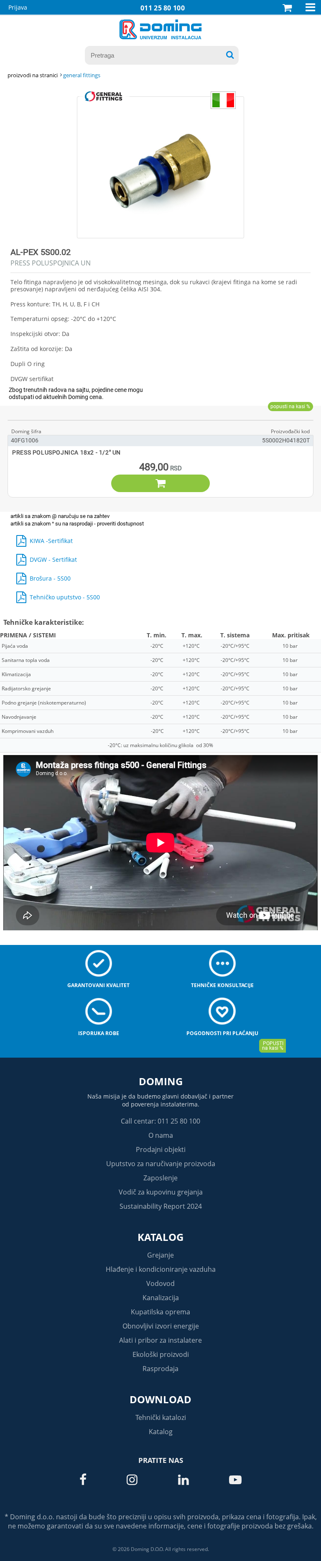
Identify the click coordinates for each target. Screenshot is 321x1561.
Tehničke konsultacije (222, 985)
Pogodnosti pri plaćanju (222, 1033)
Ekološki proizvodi (160, 1354)
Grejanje (160, 1255)
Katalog (160, 1237)
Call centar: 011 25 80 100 (160, 1121)
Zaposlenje (160, 1177)
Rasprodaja (160, 1368)
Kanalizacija (161, 1297)
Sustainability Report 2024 (161, 1206)
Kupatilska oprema (160, 1311)
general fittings (81, 75)
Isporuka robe (98, 1033)
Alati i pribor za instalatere (160, 1340)
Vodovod (160, 1283)
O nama (160, 1135)
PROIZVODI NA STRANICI (33, 75)
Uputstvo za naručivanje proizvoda (160, 1163)
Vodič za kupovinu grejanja (161, 1192)
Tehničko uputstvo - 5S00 (65, 597)
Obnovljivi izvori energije (160, 1326)
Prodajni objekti (161, 1149)
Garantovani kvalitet (98, 985)
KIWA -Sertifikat (51, 541)
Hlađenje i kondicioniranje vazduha (161, 1269)
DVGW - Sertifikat (53, 559)
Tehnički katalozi (160, 1417)
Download (160, 1399)
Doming (161, 1081)
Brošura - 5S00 (50, 578)
